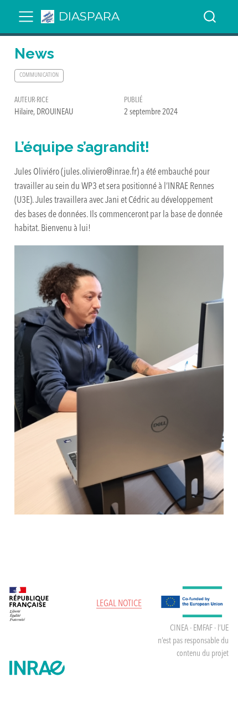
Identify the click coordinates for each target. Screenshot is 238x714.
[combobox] (210, 16)
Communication (39, 75)
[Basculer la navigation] (26, 16)
